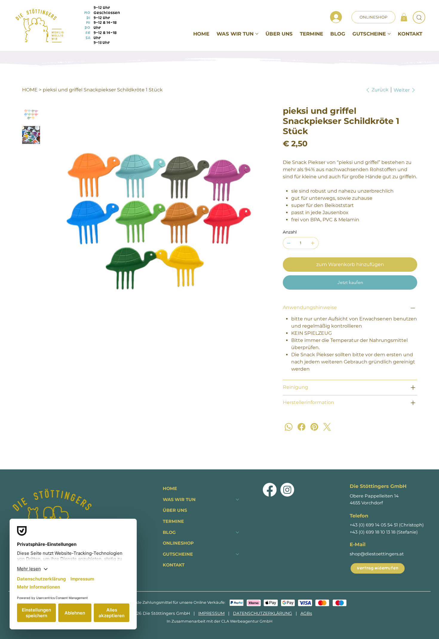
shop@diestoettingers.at (377, 554)
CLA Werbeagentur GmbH (246, 621)
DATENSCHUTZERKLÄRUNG (262, 613)
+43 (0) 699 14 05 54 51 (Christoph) (387, 525)
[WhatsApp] (288, 427)
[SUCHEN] (419, 17)
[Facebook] (301, 427)
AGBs (306, 613)
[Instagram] (287, 490)
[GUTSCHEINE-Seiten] (389, 33)
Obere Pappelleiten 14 (374, 496)
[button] (403, 17)
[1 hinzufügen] (313, 243)
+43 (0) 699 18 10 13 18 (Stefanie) (384, 532)
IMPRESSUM (211, 613)
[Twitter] (327, 427)
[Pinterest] (314, 427)
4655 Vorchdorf (366, 503)
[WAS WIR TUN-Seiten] (256, 33)
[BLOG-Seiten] (237, 532)
